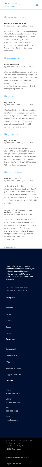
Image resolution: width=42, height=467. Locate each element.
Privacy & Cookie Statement (17, 457)
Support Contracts (13, 375)
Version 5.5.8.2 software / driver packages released (18, 211)
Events (9, 321)
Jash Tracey (11, 26)
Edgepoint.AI (9, 102)
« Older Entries (10, 247)
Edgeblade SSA (10, 140)
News (31, 26)
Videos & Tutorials (13, 368)
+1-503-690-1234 (13, 402)
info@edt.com (12, 420)
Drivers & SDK (11, 355)
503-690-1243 (12, 411)
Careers (9, 327)
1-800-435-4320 (13, 393)
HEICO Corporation (13, 449)
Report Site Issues (13, 464)
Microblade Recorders (14, 178)
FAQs (8, 362)
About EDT (10, 308)
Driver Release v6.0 (12, 64)
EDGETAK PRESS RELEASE (15, 23)
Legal (8, 333)
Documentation (12, 349)
